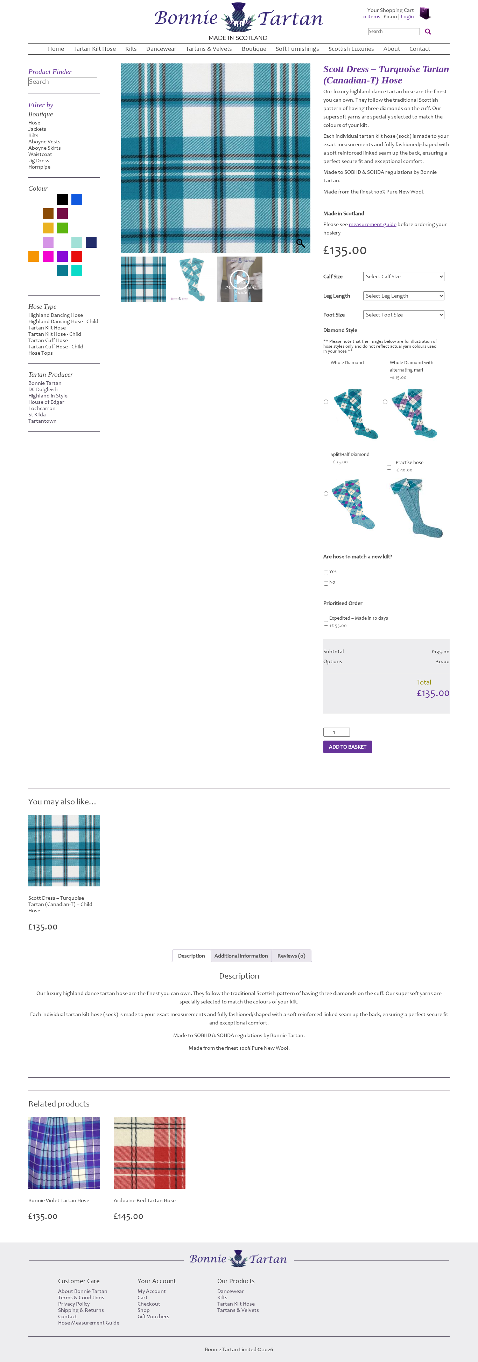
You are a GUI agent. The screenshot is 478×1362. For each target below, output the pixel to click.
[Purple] (62, 257)
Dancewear (161, 49)
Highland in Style (48, 396)
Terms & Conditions (81, 1297)
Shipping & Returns (81, 1310)
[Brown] (48, 214)
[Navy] (91, 243)
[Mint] (76, 243)
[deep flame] (76, 217)
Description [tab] (191, 956)
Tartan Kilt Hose (94, 49)
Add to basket (347, 747)
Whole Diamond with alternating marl (412, 370)
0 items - (380, 16)
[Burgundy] (62, 214)
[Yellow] (33, 283)
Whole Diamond (347, 363)
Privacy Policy (74, 1304)
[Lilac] (48, 243)
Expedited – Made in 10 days (358, 621)
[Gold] (48, 229)
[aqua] (33, 203)
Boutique (254, 49)
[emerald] (91, 217)
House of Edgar (46, 402)
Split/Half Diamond (350, 458)
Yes (333, 571)
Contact (419, 49)
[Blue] (76, 200)
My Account (152, 1291)
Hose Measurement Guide (88, 1323)
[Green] (62, 229)
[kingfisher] (33, 246)
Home (56, 49)
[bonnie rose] (91, 203)
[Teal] (62, 271)
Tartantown (42, 421)
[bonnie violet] (33, 217)
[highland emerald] (76, 232)
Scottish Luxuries (351, 49)
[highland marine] (91, 232)
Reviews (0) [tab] (291, 956)
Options (332, 661)
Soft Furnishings (297, 49)
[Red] (76, 257)
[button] (298, 167)
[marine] (62, 246)
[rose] (91, 260)
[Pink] (48, 257)
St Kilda (37, 414)
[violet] (91, 274)
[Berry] (48, 203)
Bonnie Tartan (45, 383)
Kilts (131, 49)
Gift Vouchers (153, 1316)
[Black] (62, 200)
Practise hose (409, 466)
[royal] (33, 274)
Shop (144, 1310)
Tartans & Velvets (209, 49)
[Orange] (33, 257)
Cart (143, 1297)
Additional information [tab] (241, 956)
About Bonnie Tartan (82, 1291)
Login (407, 16)
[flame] (33, 232)
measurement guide (372, 224)
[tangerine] (48, 274)
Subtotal (333, 651)
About (392, 49)
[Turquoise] (76, 271)
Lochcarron (42, 408)
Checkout (149, 1304)
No (332, 582)
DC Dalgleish (43, 389)
